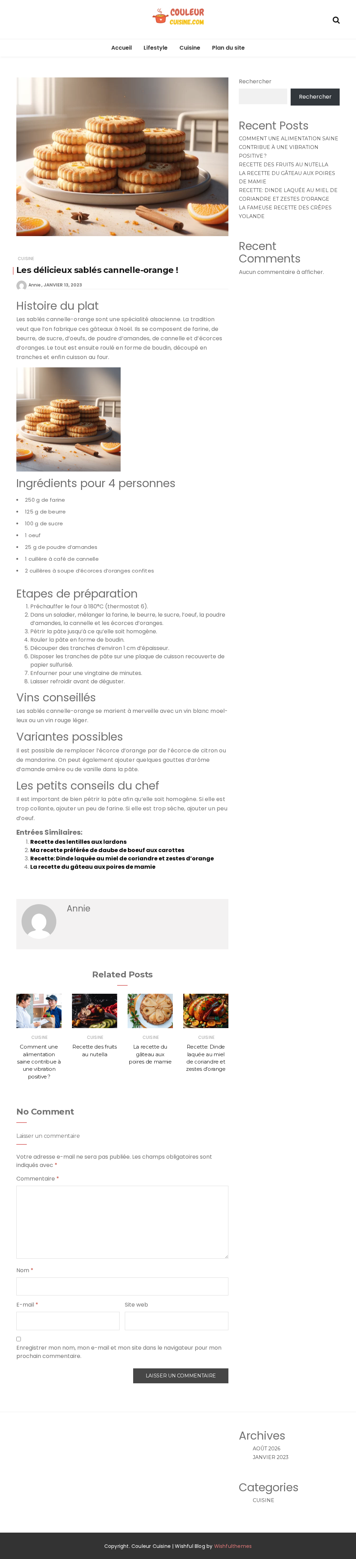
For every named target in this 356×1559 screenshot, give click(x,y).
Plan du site (228, 48)
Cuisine (189, 48)
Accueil (121, 48)
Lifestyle (156, 48)
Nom (24, 1270)
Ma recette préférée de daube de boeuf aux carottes (107, 850)
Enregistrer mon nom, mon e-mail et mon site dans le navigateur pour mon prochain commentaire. (118, 1352)
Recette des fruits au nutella (283, 164)
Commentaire (37, 1179)
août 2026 (266, 1448)
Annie (34, 285)
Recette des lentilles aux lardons (78, 842)
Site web (136, 1305)
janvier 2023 (271, 1457)
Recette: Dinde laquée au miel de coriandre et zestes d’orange (122, 858)
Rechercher (255, 81)
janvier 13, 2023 (62, 285)
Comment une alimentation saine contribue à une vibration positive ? (38, 1061)
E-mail (27, 1305)
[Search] (336, 19)
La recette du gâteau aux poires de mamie (92, 867)
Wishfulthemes (233, 1546)
